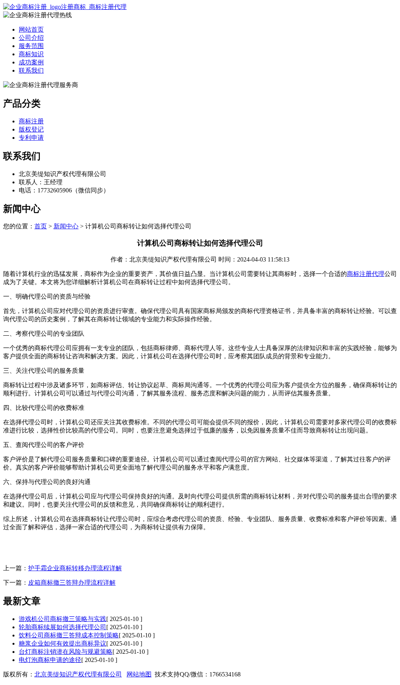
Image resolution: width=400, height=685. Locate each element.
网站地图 (139, 674)
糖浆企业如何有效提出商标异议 (62, 643)
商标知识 (31, 54)
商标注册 (31, 121)
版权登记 (31, 129)
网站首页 (31, 29)
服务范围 (31, 46)
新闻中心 (66, 226)
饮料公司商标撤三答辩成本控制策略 (69, 635)
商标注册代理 (365, 273)
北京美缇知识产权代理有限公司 (78, 674)
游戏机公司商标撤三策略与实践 (62, 619)
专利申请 (31, 137)
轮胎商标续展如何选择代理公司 (62, 627)
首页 (40, 226)
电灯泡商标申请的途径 (50, 660)
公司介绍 (31, 37)
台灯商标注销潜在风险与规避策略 (65, 651)
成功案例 (31, 62)
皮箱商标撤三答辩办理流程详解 (72, 582)
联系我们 (31, 70)
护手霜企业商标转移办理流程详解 (75, 568)
